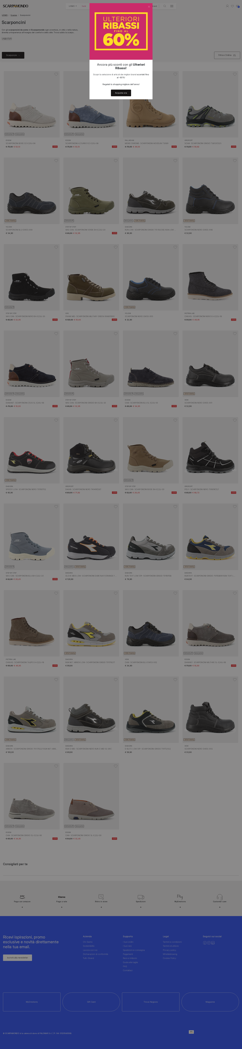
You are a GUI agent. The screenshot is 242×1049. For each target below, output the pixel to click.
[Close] (149, 6)
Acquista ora (121, 93)
